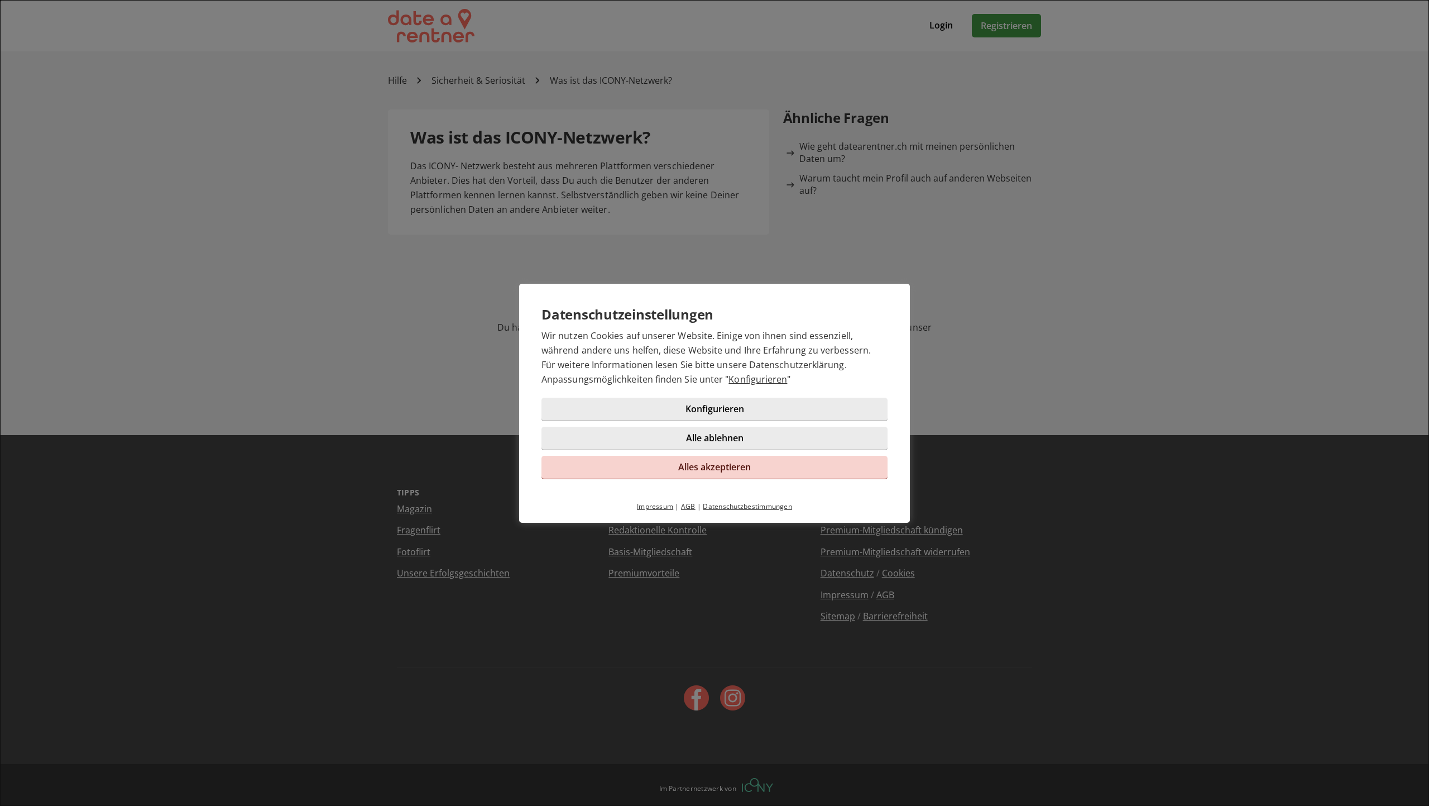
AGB (688, 506)
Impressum (655, 506)
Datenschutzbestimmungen (747, 506)
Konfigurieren (757, 379)
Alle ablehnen (715, 438)
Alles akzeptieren (714, 467)
